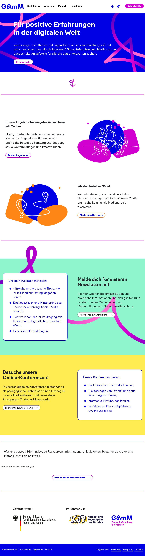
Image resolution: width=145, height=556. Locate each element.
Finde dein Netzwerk (91, 215)
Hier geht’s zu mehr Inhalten (70, 477)
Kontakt (48, 549)
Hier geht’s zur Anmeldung (94, 314)
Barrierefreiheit (9, 549)
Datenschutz (25, 549)
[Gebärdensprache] (119, 6)
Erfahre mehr (23, 62)
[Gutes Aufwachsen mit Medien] (12, 6)
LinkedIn (138, 549)
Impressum (38, 549)
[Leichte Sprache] (113, 6)
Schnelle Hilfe (134, 6)
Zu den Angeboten (18, 155)
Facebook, (116, 549)
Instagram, (127, 549)
